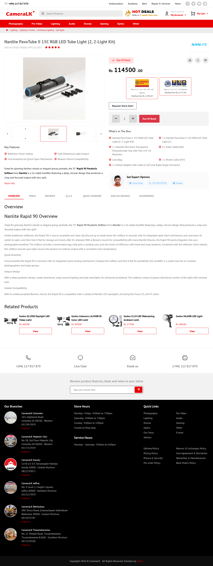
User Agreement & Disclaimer (191, 453)
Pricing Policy (151, 453)
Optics (120, 23)
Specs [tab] (32, 195)
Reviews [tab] (50, 195)
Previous (7, 134)
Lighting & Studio (27, 30)
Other (136, 23)
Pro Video (37, 23)
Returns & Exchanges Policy (191, 448)
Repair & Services (161, 3)
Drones (88, 23)
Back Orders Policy (186, 462)
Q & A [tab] (69, 195)
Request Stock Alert (122, 105)
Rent (144, 3)
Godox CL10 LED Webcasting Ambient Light (139, 318)
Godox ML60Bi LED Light (189, 316)
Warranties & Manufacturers (191, 458)
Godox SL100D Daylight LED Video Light (34, 318)
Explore (26, 428)
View (35, 331)
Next (101, 134)
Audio (72, 23)
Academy (132, 3)
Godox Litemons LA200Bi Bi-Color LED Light (86, 318)
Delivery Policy (151, 448)
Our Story (149, 432)
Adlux (140, 561)
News (178, 3)
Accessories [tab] (146, 195)
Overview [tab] (14, 195)
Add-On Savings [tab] (120, 195)
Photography (16, 23)
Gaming (104, 23)
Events (179, 432)
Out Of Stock (149, 118)
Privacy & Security (153, 458)
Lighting (55, 23)
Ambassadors (116, 3)
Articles (147, 437)
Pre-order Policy (152, 462)
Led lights (60, 30)
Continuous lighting (45, 30)
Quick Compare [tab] (92, 195)
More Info (9, 183)
